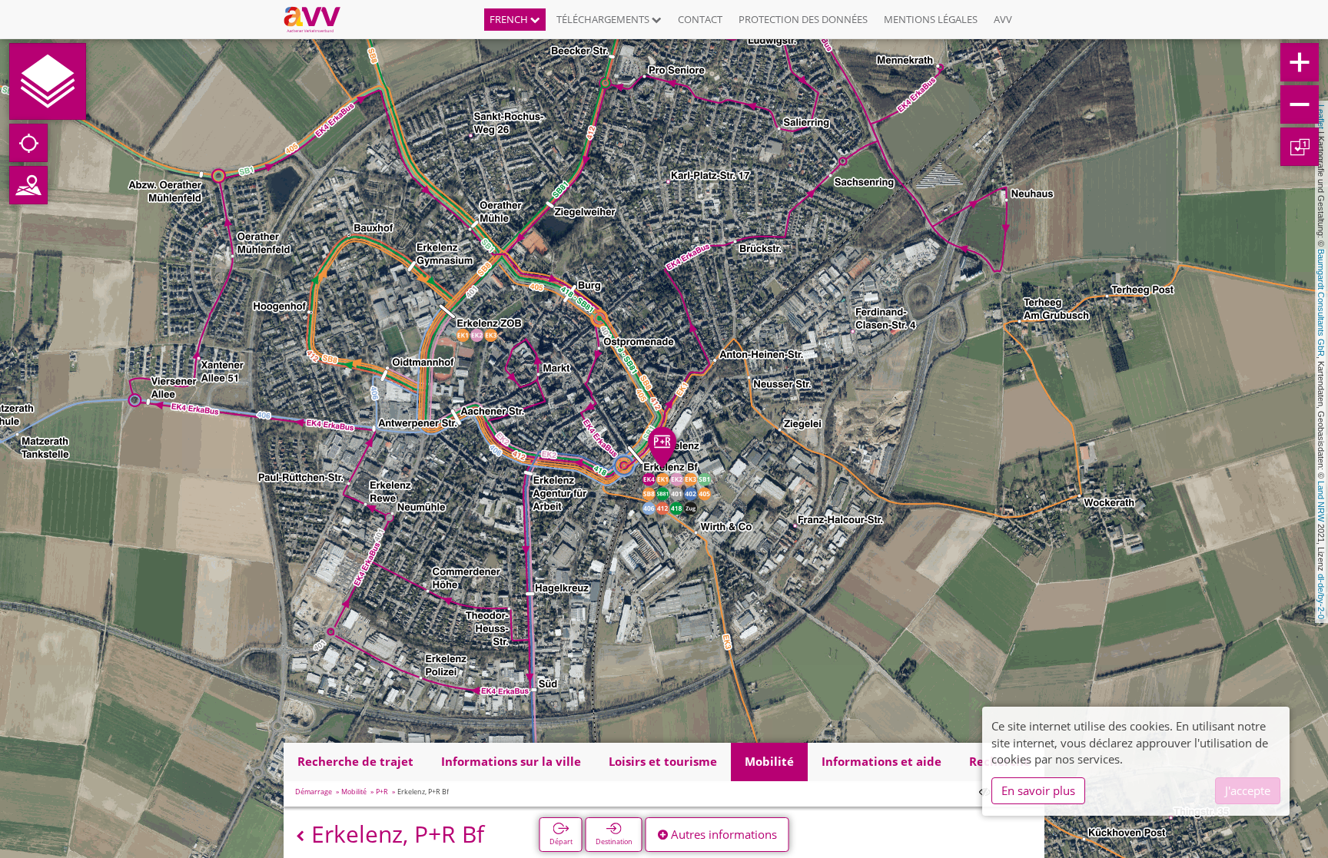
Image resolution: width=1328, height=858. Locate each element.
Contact (700, 19)
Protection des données (803, 19)
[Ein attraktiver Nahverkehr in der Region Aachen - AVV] (318, 19)
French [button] (510, 19)
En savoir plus (1038, 790)
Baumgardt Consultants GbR (1321, 302)
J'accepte (1247, 790)
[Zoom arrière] (1299, 104)
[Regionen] (28, 185)
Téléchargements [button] (604, 19)
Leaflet (1321, 116)
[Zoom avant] (1299, 62)
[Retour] (300, 836)
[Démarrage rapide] (47, 81)
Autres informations (722, 834)
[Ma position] (28, 143)
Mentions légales (931, 19)
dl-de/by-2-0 (1321, 596)
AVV (1003, 19)
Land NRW (1321, 501)
